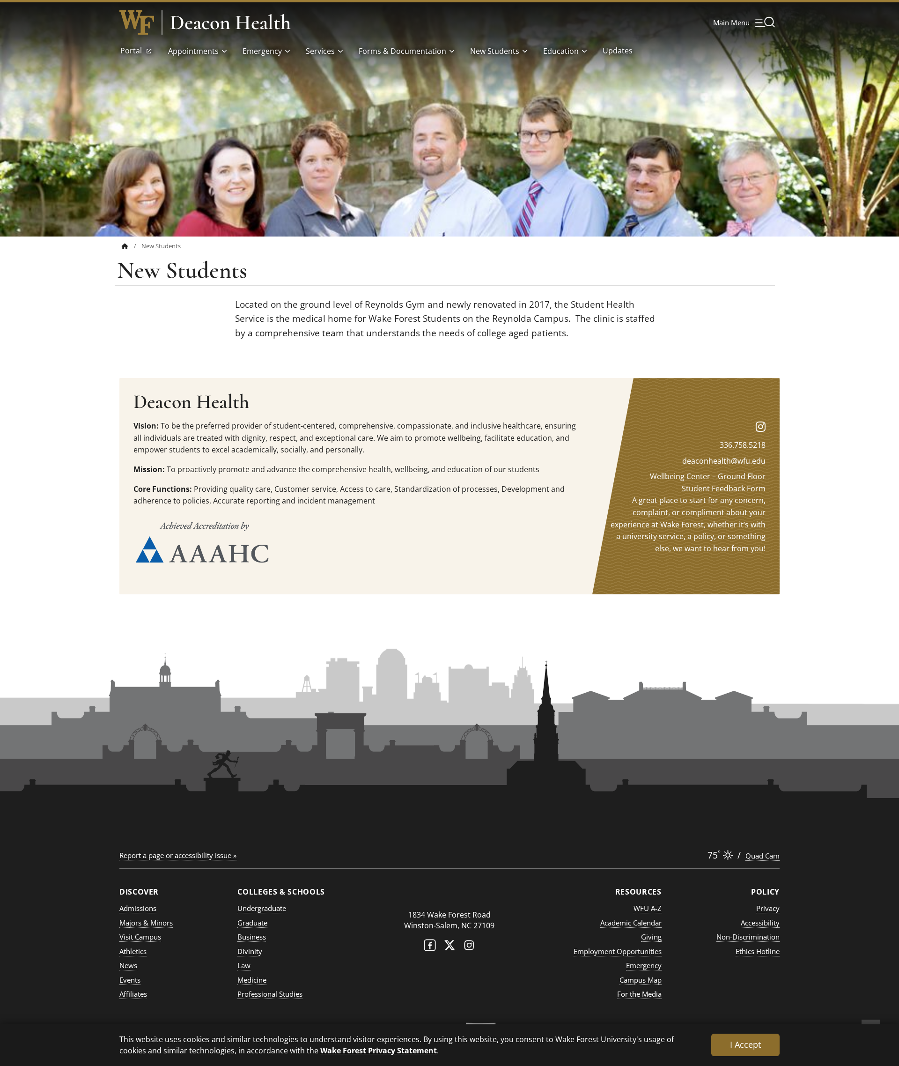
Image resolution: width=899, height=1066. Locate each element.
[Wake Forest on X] (449, 947)
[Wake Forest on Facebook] (429, 947)
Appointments (193, 51)
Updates (618, 50)
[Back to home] (125, 246)
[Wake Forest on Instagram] (469, 947)
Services (320, 51)
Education (561, 51)
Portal (132, 53)
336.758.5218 (743, 445)
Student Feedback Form (724, 488)
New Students (494, 51)
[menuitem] (131, 246)
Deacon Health (230, 22)
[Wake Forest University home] (136, 22)
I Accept (745, 1044)
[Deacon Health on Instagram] (761, 426)
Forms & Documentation (402, 51)
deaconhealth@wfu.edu (724, 461)
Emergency (262, 51)
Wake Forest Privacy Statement (378, 1050)
